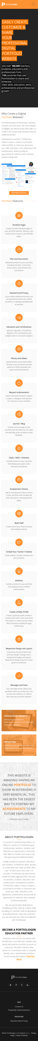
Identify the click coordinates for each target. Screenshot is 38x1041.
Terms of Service (22, 1035)
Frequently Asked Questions (19, 1010)
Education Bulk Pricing (19, 1021)
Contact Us (19, 1007)
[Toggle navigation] (34, 3)
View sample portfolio (19, 193)
